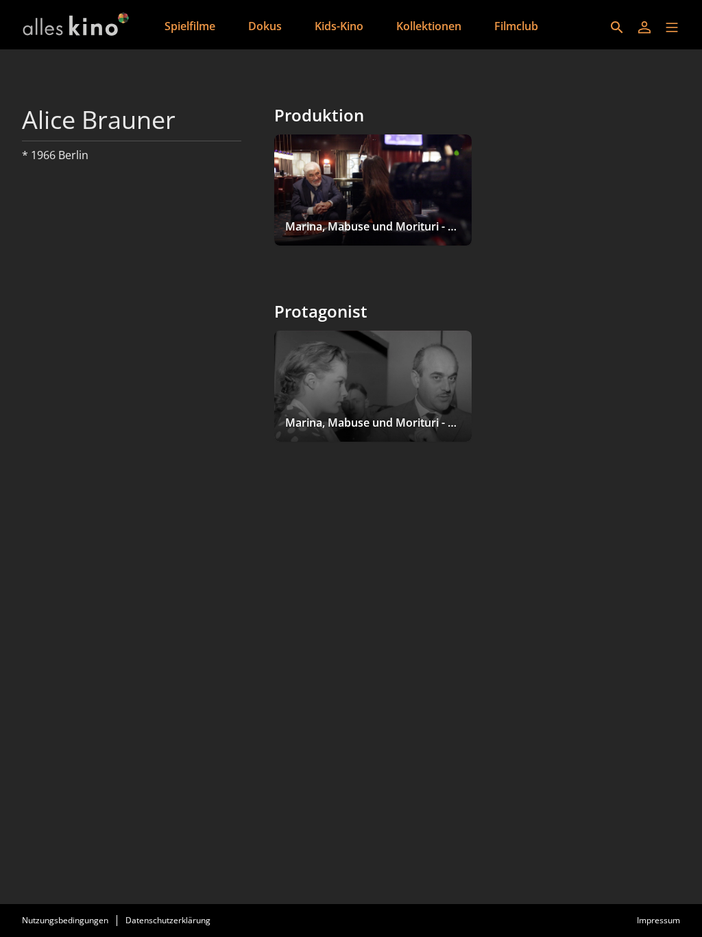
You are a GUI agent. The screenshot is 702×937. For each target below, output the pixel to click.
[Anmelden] (644, 27)
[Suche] (617, 27)
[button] (672, 27)
